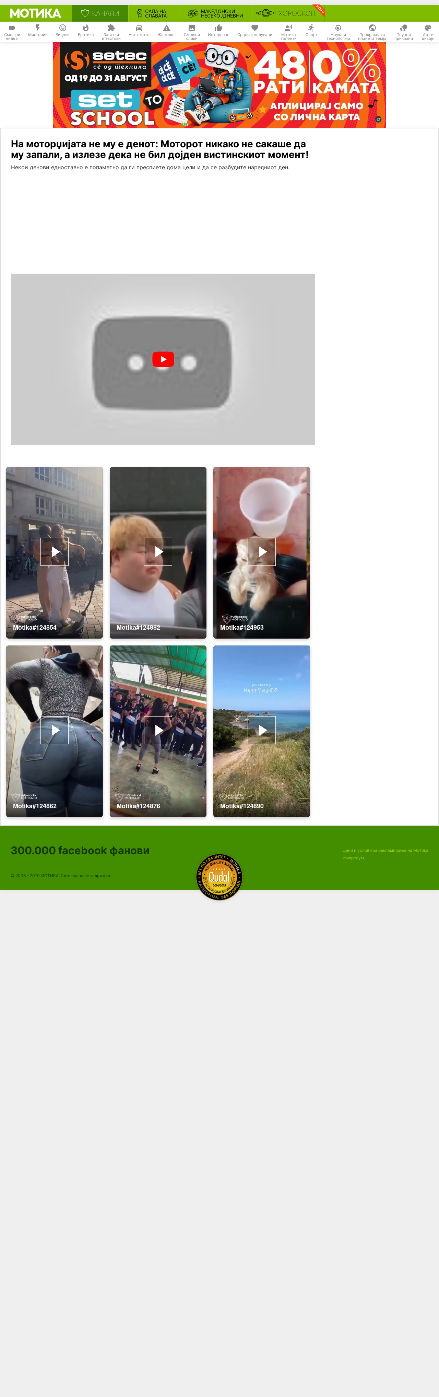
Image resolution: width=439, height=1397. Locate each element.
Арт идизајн (428, 36)
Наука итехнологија (338, 36)
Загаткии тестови (111, 36)
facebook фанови (80, 850)
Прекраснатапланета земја (372, 36)
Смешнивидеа (12, 36)
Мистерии (38, 34)
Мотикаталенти (289, 36)
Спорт (312, 34)
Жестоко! (166, 34)
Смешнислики (192, 36)
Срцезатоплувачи (254, 34)
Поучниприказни (403, 36)
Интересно (218, 34)
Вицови (63, 34)
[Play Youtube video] (163, 359)
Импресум (353, 857)
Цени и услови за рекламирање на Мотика (385, 850)
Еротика (86, 34)
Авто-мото (139, 34)
